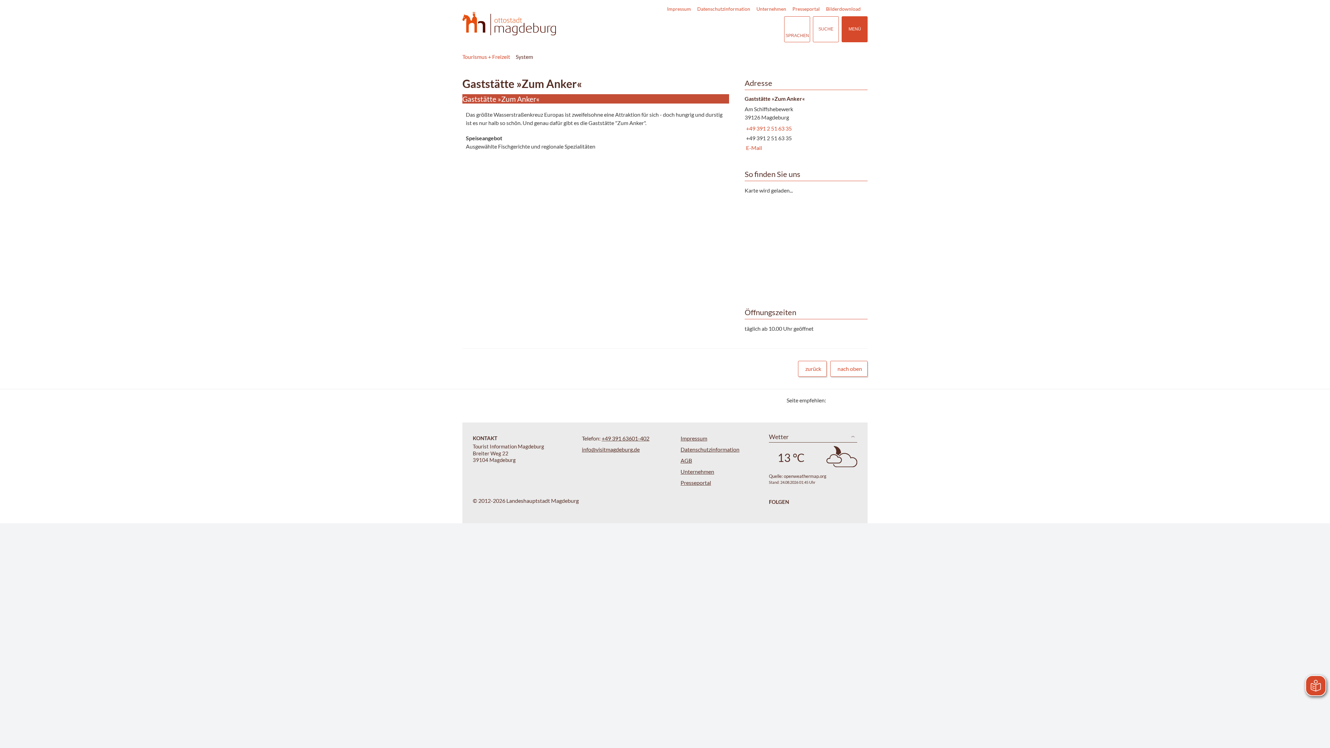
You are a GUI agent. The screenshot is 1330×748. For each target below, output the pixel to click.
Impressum (679, 9)
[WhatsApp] (860, 400)
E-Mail (753, 147)
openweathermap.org (805, 476)
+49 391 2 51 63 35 (768, 128)
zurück (813, 368)
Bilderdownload (843, 9)
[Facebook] (842, 400)
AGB (686, 460)
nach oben (849, 368)
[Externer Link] (736, 29)
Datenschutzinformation (723, 9)
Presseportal (806, 9)
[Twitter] (834, 400)
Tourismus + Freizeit (486, 56)
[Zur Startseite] (509, 23)
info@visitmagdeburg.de (611, 449)
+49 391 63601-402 (625, 438)
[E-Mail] (851, 400)
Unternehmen (771, 9)
